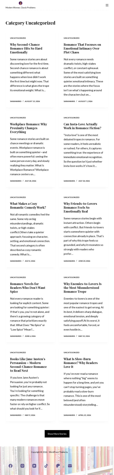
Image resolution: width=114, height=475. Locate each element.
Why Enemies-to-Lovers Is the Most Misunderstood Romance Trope (83, 287)
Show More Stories (57, 433)
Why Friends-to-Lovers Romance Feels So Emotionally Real (80, 207)
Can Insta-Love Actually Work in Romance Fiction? (82, 126)
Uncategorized (18, 38)
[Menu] (107, 5)
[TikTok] (46, 466)
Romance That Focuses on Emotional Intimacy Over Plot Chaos (82, 48)
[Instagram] (22, 466)
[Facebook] (10, 466)
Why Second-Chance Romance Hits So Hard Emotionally (26, 48)
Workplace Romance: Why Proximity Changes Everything (28, 128)
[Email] (70, 466)
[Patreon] (58, 466)
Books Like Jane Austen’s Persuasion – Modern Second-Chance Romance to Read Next (28, 364)
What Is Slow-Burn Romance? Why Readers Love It (81, 363)
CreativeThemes (75, 452)
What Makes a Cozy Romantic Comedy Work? (28, 205)
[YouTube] (34, 466)
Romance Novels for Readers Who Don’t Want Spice (27, 287)
